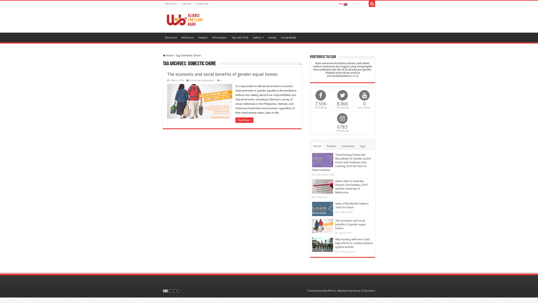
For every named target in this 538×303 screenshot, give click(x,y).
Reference (188, 37)
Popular (331, 146)
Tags (362, 146)
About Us (170, 3)
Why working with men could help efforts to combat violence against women (354, 243)
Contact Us (201, 3)
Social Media (288, 37)
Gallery (257, 37)
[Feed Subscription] (300, 64)
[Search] (372, 4)
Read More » (244, 120)
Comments (347, 146)
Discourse (171, 37)
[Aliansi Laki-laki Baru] (186, 19)
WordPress (329, 290)
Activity (272, 37)
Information (219, 37)
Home (169, 55)
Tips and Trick (239, 37)
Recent (317, 146)
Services (186, 3)
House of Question (364, 290)
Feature (202, 37)
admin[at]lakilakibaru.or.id (342, 75)
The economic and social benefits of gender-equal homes (222, 74)
